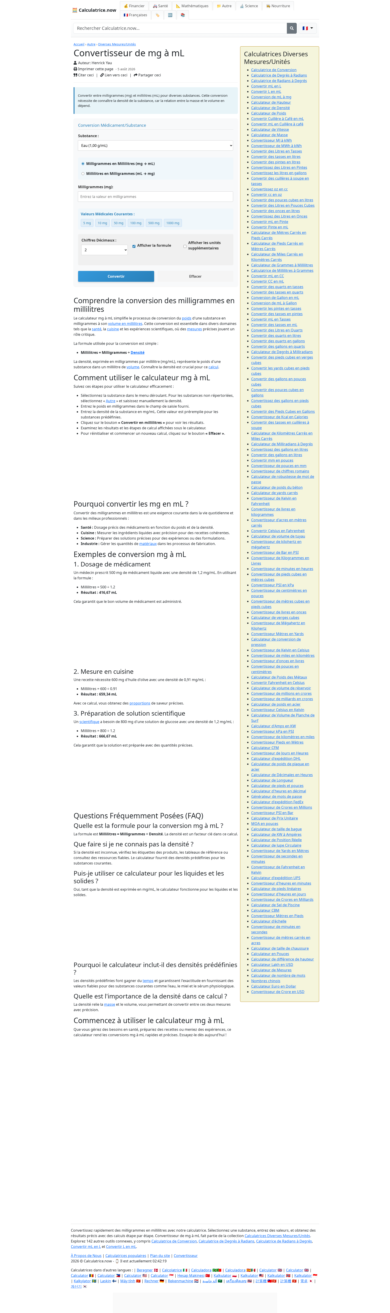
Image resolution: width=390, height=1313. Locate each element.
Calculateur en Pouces (270, 953)
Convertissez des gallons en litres (279, 449)
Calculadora (201, 1270)
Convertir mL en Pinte (269, 221)
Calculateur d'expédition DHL (276, 758)
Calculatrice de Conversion (274, 69)
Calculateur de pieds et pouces (277, 785)
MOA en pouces (264, 823)
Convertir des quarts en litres (276, 335)
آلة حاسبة (209, 1280)
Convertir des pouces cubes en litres (282, 199)
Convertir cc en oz (266, 194)
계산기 (76, 1286)
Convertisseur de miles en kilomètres (283, 655)
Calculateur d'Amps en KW (273, 725)
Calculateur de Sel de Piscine (275, 904)
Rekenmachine (180, 1280)
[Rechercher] (292, 28)
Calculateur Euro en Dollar (273, 986)
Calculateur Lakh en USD (272, 964)
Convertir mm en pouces (272, 460)
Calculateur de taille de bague (276, 829)
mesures (194, 328)
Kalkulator (222, 1275)
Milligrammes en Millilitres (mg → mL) (120, 163)
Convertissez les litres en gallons (279, 172)
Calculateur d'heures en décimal (278, 791)
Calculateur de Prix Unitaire (274, 818)
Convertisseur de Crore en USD (277, 991)
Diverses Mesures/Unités (117, 44)
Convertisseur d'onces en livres (277, 660)
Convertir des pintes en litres (275, 162)
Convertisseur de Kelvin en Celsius (280, 650)
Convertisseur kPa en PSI (272, 731)
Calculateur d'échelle (268, 921)
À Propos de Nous (86, 1255)
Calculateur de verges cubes (275, 617)
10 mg (102, 223)
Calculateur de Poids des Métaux (279, 677)
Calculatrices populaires (125, 1255)
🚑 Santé (160, 5)
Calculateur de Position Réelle (276, 839)
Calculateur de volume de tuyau (278, 536)
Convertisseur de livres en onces (278, 612)
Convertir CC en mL (267, 281)
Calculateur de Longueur (272, 780)
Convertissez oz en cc (269, 189)
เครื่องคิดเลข (236, 1280)
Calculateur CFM (265, 747)
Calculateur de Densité (270, 107)
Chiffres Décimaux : (98, 240)
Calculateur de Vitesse (270, 129)
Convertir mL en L (266, 86)
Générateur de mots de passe (276, 796)
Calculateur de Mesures (271, 970)
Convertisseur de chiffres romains (280, 471)
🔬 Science (249, 5)
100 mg (136, 223)
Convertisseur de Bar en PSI (275, 552)
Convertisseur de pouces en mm (278, 465)
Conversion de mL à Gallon (274, 303)
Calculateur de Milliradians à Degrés (282, 444)
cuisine (113, 328)
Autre (91, 44)
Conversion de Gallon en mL (275, 297)
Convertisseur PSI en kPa (272, 585)
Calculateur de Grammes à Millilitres (282, 265)
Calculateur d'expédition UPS (275, 877)
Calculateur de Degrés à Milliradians (282, 351)
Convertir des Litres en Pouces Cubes (283, 205)
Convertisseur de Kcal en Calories (279, 416)
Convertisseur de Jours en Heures (280, 753)
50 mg (118, 223)
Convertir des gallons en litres (276, 454)
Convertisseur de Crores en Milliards (282, 899)
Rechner (151, 1280)
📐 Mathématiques (192, 5)
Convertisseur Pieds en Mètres (277, 742)
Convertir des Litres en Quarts (277, 330)
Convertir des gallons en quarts (278, 346)
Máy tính (127, 1280)
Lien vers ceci (115, 75)
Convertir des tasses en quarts (277, 292)
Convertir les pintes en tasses (276, 308)
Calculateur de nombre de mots (278, 975)
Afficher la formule (154, 245)
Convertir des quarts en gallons (278, 340)
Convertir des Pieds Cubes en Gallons (283, 411)
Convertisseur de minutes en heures (282, 568)
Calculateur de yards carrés (274, 492)
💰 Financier (134, 5)
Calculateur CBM (265, 910)
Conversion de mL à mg (271, 96)
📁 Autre (224, 5)
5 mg (87, 223)
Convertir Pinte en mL (269, 227)
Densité (137, 352)
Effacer (195, 276)
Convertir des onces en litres (275, 210)
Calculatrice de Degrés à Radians (279, 75)
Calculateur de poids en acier (276, 704)
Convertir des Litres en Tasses (276, 151)
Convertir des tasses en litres (276, 156)
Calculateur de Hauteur (271, 102)
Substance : (88, 135)
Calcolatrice (172, 1270)
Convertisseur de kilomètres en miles (283, 736)
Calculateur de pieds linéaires (276, 888)
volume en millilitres (125, 323)
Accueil (79, 44)
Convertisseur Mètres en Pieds (277, 915)
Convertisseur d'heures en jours (278, 894)
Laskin (105, 1280)
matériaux (148, 543)
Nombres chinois (265, 980)
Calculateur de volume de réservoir (281, 688)
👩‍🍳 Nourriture (278, 5)
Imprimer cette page (95, 68)
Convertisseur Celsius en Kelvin (277, 709)
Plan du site (160, 1255)
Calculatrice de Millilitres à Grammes (282, 270)
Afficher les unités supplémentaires (204, 245)
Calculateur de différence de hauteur (282, 959)
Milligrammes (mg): (95, 186)
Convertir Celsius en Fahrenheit (278, 530)
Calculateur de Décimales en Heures (282, 774)
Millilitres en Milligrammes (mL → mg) (120, 173)
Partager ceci (149, 75)
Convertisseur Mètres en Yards (277, 633)
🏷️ (157, 14)
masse (109, 1004)
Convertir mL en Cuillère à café (277, 124)
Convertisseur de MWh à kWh (276, 145)
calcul (213, 366)
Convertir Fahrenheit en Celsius (278, 682)
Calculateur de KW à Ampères (276, 834)
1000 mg (172, 223)
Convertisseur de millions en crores (281, 693)
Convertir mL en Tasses (271, 319)
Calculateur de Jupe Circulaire (276, 845)
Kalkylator (82, 1280)
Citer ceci (85, 75)
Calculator (79, 1275)
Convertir (116, 276)
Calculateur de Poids (268, 113)
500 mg (154, 223)
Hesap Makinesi (190, 1275)
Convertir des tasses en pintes (277, 313)
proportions (140, 703)
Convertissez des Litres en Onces (279, 216)
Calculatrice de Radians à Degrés (279, 80)
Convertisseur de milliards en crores (282, 698)
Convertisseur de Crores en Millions (281, 807)
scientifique (89, 721)
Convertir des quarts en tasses (277, 286)
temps (148, 980)
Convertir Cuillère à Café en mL (277, 118)
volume (133, 366)
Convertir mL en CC (267, 275)
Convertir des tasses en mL (274, 324)
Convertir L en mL (266, 91)
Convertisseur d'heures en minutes (281, 883)
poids (186, 318)
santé (96, 328)
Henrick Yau (102, 62)
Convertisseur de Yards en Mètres (280, 850)
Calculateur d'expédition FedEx (277, 801)
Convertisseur (186, 1255)
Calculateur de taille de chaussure (280, 948)
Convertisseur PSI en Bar (272, 812)
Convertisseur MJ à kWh (271, 140)
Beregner (145, 1270)
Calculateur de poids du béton (277, 487)
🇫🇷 (135, 14)
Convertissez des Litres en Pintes (279, 167)
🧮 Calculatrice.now (94, 10)
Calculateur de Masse (269, 134)
